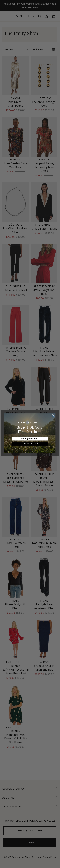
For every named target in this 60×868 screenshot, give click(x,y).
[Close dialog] (53, 415)
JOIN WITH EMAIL (30, 443)
